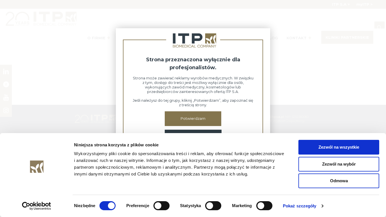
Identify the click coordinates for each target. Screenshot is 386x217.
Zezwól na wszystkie (338, 147)
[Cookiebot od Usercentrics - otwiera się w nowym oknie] (36, 206)
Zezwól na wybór (339, 164)
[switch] (161, 205)
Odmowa (339, 180)
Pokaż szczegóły (299, 205)
